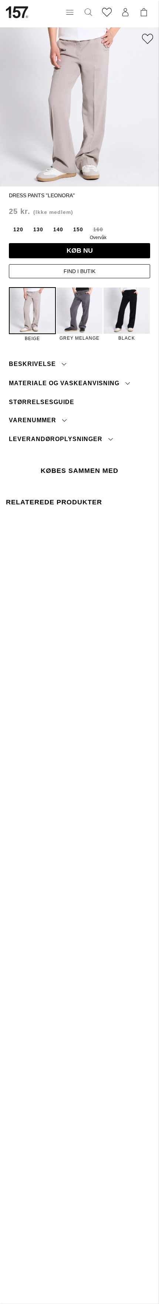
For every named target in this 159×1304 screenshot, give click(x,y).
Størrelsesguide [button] (41, 402)
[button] (70, 12)
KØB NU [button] (80, 250)
